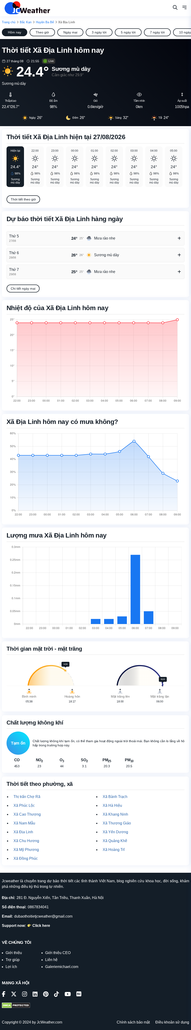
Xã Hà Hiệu (112, 805)
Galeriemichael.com (61, 967)
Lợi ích (11, 967)
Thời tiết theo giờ (23, 199)
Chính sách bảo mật (133, 1022)
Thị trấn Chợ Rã (27, 797)
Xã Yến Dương (115, 832)
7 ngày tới (157, 32)
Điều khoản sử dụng (172, 1022)
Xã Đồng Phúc (26, 858)
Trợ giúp (13, 960)
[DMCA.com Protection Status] (16, 1006)
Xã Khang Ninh (115, 814)
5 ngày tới (128, 32)
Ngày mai (70, 32)
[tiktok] (56, 995)
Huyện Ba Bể (45, 22)
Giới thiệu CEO (58, 953)
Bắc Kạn (25, 22)
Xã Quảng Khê (115, 841)
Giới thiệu (14, 953)
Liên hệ (51, 960)
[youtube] (68, 995)
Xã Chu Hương (26, 841)
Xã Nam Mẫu (24, 823)
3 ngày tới (99, 32)
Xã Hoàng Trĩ (114, 850)
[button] (184, 8)
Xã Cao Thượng (27, 814)
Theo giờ (42, 32)
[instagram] (24, 995)
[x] (14, 995)
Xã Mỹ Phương (26, 850)
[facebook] (3, 995)
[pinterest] (45, 995)
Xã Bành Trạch (115, 797)
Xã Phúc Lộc (24, 805)
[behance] (78, 995)
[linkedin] (35, 995)
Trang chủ (8, 22)
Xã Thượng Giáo (117, 823)
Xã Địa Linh (23, 832)
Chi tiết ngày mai (23, 288)
